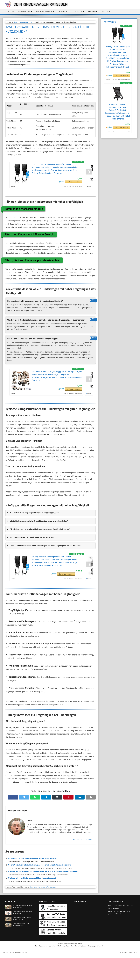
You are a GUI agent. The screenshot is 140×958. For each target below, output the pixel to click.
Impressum (133, 952)
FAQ (31, 22)
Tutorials (78, 11)
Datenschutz (124, 952)
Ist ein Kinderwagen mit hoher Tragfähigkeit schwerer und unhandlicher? (39, 520)
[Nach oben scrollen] (136, 954)
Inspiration (63, 11)
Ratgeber (106, 11)
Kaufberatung (24, 11)
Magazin (92, 11)
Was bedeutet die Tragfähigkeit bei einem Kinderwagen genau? (35, 512)
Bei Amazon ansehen (73, 182)
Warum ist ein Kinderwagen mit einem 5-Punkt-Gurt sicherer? (32, 858)
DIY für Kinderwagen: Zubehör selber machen (22, 906)
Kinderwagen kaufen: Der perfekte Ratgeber (21, 924)
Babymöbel (51, 946)
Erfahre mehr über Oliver (83, 839)
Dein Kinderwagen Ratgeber (40, 4)
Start (15, 22)
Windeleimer (101, 946)
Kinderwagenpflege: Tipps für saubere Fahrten (22, 918)
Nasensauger (92, 946)
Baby (36, 946)
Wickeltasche (82, 946)
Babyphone (66, 946)
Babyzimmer (43, 946)
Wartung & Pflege (44, 11)
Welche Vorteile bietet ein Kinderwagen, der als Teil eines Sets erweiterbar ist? (39, 864)
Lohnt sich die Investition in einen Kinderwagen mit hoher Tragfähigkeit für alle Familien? (45, 545)
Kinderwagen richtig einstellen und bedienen (22, 912)
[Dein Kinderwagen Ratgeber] (7, 6)
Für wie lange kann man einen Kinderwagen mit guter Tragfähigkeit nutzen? (40, 529)
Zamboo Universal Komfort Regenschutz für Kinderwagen (56, 933)
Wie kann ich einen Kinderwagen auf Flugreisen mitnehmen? (32, 877)
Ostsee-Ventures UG (19, 952)
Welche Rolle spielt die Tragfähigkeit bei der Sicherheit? (32, 537)
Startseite (9, 11)
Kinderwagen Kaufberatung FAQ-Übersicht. (43, 887)
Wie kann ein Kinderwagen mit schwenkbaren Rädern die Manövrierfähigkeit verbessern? (43, 871)
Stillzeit (59, 946)
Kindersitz (74, 946)
